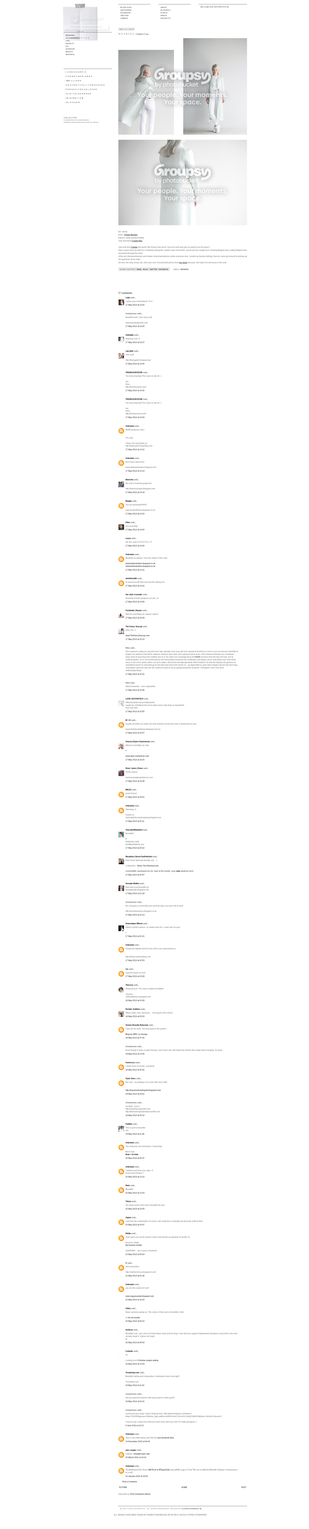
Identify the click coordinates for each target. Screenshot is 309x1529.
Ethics (164, 13)
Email (139, 269)
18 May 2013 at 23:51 (135, 1094)
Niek (128, 1185)
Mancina (129, 480)
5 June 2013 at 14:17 (135, 1425)
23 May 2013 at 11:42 (135, 1385)
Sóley (128, 1308)
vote (178, 871)
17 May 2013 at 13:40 (135, 364)
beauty (69, 52)
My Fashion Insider (134, 1245)
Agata (128, 1217)
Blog (145, 269)
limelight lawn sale (142, 1454)
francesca (130, 1062)
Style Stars (131, 1078)
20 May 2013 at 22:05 (135, 1209)
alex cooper (131, 1450)
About (164, 7)
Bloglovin (125, 7)
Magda (129, 501)
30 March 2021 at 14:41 (136, 1457)
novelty (70, 43)
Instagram (125, 10)
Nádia (128, 1233)
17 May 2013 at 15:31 (135, 674)
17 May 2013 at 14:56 (135, 602)
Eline (128, 522)
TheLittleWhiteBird (134, 830)
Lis (127, 969)
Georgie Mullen (132, 883)
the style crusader (134, 594)
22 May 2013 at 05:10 (135, 1321)
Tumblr (124, 18)
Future (123, 1487)
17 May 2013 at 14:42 (135, 586)
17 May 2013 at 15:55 (135, 711)
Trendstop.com (132, 1372)
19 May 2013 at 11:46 (135, 1134)
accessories (72, 38)
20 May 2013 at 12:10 (135, 1177)
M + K (128, 720)
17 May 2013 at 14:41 (135, 570)
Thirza (128, 1201)
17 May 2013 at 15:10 (135, 639)
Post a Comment (129, 1482)
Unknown (130, 426)
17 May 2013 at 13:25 (135, 326)
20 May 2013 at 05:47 (135, 1158)
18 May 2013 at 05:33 (135, 1016)
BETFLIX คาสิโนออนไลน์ (159, 1470)
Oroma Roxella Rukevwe (137, 1025)
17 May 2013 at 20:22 (135, 848)
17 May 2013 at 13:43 (135, 417)
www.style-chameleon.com (137, 756)
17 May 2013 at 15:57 (135, 733)
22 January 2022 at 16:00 (137, 1476)
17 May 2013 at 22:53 (135, 960)
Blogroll (166, 10)
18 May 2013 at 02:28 (135, 1000)
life (68, 41)
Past (243, 1487)
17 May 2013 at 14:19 (135, 492)
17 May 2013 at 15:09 (135, 618)
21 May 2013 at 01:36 (135, 1276)
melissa (129, 1330)
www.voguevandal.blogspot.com (140, 1296)
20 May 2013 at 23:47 (135, 1225)
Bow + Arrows (132, 1154)
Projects (166, 18)
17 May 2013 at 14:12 (135, 449)
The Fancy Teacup (134, 626)
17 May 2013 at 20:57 (135, 875)
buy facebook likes (166, 1438)
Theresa (129, 985)
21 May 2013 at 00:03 (135, 1254)
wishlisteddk (131, 578)
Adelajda (130, 335)
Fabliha (129, 1124)
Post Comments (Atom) (140, 1494)
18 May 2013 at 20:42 (135, 1070)
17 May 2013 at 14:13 (135, 471)
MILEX (128, 790)
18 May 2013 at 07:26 (135, 1038)
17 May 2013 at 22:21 (135, 936)
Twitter (124, 15)
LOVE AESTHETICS (134, 699)
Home (184, 1487)
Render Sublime (133, 1009)
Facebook (125, 13)
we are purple (134, 1317)
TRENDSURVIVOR (134, 372)
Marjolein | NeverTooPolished (139, 856)
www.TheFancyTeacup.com (138, 635)
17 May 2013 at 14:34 (135, 514)
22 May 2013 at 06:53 (135, 1342)
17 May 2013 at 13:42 (135, 390)
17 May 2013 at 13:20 (135, 305)
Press (164, 15)
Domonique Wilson (134, 923)
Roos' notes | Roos (134, 768)
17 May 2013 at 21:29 (135, 893)
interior (70, 49)
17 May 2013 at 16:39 (135, 781)
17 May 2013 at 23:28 (135, 976)
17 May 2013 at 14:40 (135, 530)
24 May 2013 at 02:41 (135, 1401)
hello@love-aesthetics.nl (214, 7)
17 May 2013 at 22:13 (135, 915)
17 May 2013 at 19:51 (135, 797)
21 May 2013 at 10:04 (135, 1300)
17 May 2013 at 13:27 (135, 342)
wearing (184, 269)
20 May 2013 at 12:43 (135, 1193)
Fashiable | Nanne (134, 610)
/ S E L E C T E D (70, 118)
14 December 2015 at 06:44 (138, 1441)
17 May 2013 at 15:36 (135, 690)
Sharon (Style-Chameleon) (138, 741)
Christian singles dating (148, 1360)
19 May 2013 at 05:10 (135, 1115)
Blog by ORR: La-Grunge (136, 1034)
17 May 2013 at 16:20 (135, 760)
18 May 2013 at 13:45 (135, 1054)
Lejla (128, 298)
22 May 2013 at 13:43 (135, 1364)
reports (70, 54)
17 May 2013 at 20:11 (135, 821)
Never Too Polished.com (148, 866)
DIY (67, 46)
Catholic (129, 1351)
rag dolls (129, 351)
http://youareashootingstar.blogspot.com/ (143, 1090)
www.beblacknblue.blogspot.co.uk (140, 563)
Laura (128, 538)
